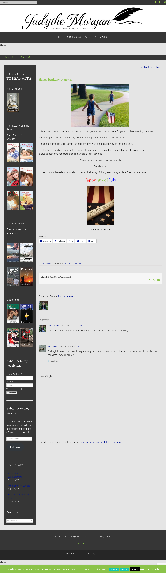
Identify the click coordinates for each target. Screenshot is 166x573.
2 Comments (77, 263)
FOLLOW (15, 446)
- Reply (79, 326)
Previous (148, 67)
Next (157, 67)
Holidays (68, 263)
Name (9, 381)
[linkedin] (160, 2)
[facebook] (156, 2)
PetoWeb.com (100, 554)
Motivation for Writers (19, 486)
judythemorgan (46, 263)
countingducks (53, 346)
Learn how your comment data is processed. (101, 442)
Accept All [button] (113, 569)
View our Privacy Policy (150, 569)
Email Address (14, 374)
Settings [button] (135, 569)
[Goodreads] (165, 2)
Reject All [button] (124, 569)
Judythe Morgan (53, 326)
